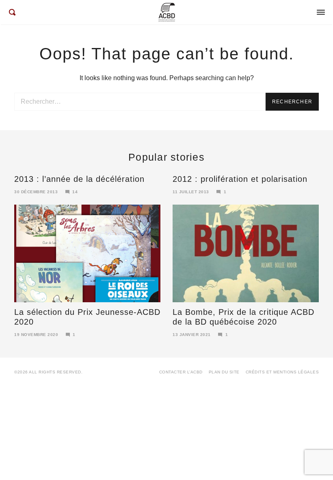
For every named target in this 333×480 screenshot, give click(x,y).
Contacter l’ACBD (181, 372)
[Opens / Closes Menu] (321, 12)
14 (75, 192)
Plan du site (224, 372)
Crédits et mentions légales (282, 372)
